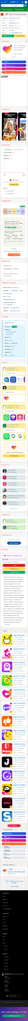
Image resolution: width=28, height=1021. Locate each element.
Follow (15, 326)
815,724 (22, 9)
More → (14, 825)
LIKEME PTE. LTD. (9, 323)
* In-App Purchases (18, 149)
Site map (5, 905)
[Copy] (25, 41)
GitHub (6, 963)
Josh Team (22, 760)
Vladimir (11, 520)
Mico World (22, 773)
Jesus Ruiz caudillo (14, 424)
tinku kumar (12, 489)
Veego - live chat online (19, 730)
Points (4, 922)
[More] (25, 644)
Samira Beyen (12, 386)
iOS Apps (8, 334)
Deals (4, 943)
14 (17, 698)
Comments (5, 929)
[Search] (25, 5)
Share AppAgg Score (14, 254)
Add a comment (15, 28)
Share (14, 565)
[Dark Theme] (23, 2)
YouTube (6, 957)
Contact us (5, 902)
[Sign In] (26, 2)
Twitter (6, 966)
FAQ (4, 896)
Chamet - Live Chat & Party (19, 662)
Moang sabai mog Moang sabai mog (19, 495)
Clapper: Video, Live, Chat (19, 717)
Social (15, 637)
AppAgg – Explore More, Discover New (16, 1002)
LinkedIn (6, 960)
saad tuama (13, 476)
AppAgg (14, 526)
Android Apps (10, 332)
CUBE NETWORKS (24, 787)
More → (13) (14, 508)
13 (9, 33)
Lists (4, 919)
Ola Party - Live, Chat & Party (19, 676)
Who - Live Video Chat (19, 798)
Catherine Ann (13, 502)
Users (4, 916)
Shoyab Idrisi (13, 483)
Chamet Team (23, 664)
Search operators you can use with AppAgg (14, 881)
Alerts (5, 946)
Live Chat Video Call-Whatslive (19, 689)
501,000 (15, 23)
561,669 (7, 991)
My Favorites (10, 373)
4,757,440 (9, 9)
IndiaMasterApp (23, 705)
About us (5, 899)
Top (4, 940)
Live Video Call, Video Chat (19, 744)
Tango (21, 651)
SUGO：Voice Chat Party (19, 703)
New (4, 936)
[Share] (2, 14)
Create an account (14, 1016)
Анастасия (12, 368)
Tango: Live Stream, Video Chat (19, 649)
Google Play (7, 36)
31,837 (6, 986)
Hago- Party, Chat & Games (19, 635)
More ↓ (14, 56)
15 (9, 343)
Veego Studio (23, 732)
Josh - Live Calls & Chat (19, 757)
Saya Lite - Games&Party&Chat (19, 785)
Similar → (6, 62)
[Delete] (14, 865)
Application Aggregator (18, 974)
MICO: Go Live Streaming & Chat (19, 771)
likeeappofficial (15, 308)
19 (17, 657)
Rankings (5, 926)
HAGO (21, 637)
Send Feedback (7, 909)
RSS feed (7, 624)
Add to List (21, 36)
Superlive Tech (23, 814)
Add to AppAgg (15, 886)
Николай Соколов (14, 405)
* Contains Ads (8, 149)
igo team (22, 678)
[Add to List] (11, 643)
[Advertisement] (14, 91)
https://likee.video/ (15, 311)
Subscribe (12, 355)
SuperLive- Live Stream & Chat (19, 812)
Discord (6, 969)
